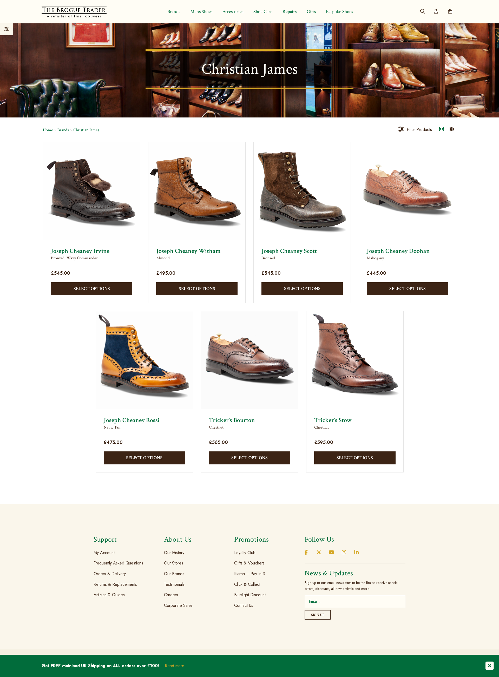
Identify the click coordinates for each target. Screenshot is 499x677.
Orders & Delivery (110, 574)
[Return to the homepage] (74, 11)
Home (48, 130)
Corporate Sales (178, 605)
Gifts (311, 12)
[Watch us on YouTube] (331, 553)
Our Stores (173, 563)
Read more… (176, 666)
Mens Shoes (201, 12)
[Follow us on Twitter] (318, 553)
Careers (171, 595)
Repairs (290, 12)
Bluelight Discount (250, 595)
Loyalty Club (244, 553)
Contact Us (243, 605)
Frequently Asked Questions (118, 563)
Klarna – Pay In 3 (249, 574)
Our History (174, 553)
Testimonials (174, 584)
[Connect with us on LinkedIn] (356, 553)
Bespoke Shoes (339, 12)
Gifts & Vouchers (249, 563)
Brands (173, 12)
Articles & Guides (109, 595)
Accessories (232, 12)
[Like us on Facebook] (306, 553)
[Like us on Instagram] (344, 553)
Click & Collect (247, 584)
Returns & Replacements (115, 584)
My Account (104, 553)
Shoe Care (262, 12)
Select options (92, 289)
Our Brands (174, 574)
